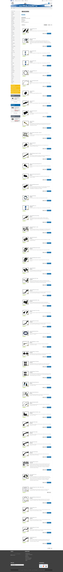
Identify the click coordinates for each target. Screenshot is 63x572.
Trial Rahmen (12, 14)
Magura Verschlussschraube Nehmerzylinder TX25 (36, 163)
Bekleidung (12, 21)
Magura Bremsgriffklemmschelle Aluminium (35, 247)
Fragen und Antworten (15, 92)
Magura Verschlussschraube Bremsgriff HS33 (35, 174)
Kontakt (26, 560)
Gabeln (12, 35)
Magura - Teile (13, 52)
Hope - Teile (12, 38)
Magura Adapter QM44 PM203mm (34, 451)
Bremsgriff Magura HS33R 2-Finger (34, 278)
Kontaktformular (13, 555)
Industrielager (13, 40)
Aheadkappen (12, 18)
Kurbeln (12, 44)
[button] (51, 25)
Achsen (12, 15)
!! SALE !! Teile (13, 11)
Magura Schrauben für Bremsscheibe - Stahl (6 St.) (36, 132)
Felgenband (12, 32)
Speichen (12, 75)
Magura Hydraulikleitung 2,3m (33, 70)
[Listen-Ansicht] (46, 25)
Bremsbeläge (12, 23)
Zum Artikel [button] (44, 33)
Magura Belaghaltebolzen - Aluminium (34, 341)
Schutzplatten (13, 70)
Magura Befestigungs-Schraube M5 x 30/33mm (35, 153)
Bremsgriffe (12, 26)
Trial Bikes (12, 12)
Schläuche (12, 67)
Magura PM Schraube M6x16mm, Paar (34, 382)
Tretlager (12, 78)
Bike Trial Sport (13, 6)
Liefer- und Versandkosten (15, 90)
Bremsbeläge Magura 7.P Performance (34, 351)
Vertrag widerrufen (27, 553)
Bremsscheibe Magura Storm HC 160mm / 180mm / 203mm (37, 487)
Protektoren (12, 58)
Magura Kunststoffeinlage (33, 195)
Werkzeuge (12, 81)
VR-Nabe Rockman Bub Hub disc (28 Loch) (17, 108)
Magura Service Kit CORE (33, 38)
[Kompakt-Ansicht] (44, 25)
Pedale (12, 55)
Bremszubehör (13, 29)
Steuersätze (12, 76)
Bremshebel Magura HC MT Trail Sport (34, 527)
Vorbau (12, 79)
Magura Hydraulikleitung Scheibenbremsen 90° (35, 497)
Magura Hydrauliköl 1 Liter (33, 205)
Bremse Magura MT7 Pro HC (33, 474)
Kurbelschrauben (13, 46)
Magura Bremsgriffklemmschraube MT (34, 184)
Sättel (12, 64)
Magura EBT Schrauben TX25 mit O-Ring (34, 310)
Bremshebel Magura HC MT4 (33, 507)
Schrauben (12, 69)
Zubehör (12, 82)
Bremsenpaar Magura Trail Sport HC (34, 461)
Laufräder (12, 47)
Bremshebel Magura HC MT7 (33, 537)
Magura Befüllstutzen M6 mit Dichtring (34, 215)
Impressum (13, 85)
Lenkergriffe (12, 50)
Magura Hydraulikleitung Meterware (34, 331)
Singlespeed (12, 72)
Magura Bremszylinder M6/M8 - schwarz (34, 300)
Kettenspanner (13, 43)
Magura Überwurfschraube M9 (33, 237)
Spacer (12, 73)
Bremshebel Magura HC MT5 (33, 517)
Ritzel (12, 61)
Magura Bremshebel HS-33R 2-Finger (34, 289)
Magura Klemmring (32, 91)
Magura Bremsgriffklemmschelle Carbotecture (35, 257)
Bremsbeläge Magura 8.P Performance (34, 361)
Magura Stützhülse (32, 121)
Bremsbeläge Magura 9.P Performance (34, 371)
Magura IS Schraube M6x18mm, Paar (34, 392)
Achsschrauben (13, 17)
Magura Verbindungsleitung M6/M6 (34, 80)
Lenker (12, 49)
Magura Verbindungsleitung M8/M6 (34, 402)
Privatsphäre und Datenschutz (28, 554)
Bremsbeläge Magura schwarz (33, 28)
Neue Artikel (13, 116)
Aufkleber (12, 20)
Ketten (12, 41)
